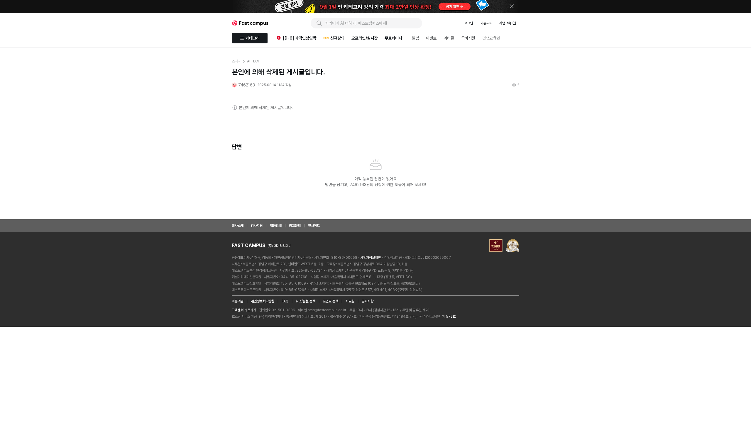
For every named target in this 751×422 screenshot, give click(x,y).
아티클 (449, 38)
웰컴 (415, 38)
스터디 (236, 61)
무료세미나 (393, 38)
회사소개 (237, 226)
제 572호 (449, 316)
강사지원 (257, 226)
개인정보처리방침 (262, 301)
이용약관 (237, 301)
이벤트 (431, 38)
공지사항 (367, 301)
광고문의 (295, 226)
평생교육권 (491, 38)
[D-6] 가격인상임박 (299, 38)
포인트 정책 (330, 301)
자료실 (350, 301)
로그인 (468, 23)
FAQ (285, 301)
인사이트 (314, 226)
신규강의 (337, 38)
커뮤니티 (486, 23)
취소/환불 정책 (305, 301)
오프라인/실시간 (364, 38)
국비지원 (468, 38)
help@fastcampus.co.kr (327, 310)
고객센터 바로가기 (244, 310)
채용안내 (276, 226)
